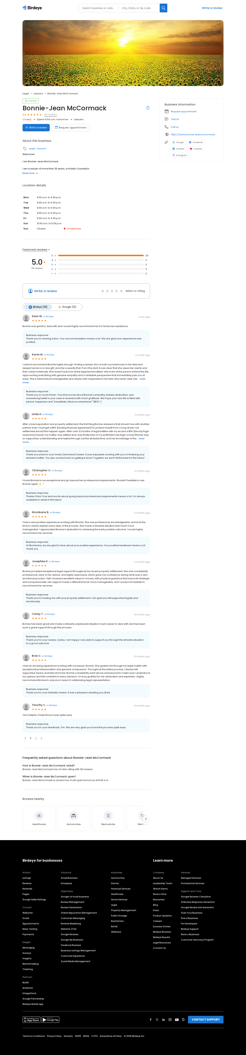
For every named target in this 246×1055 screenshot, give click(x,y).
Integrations (29, 993)
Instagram (181, 155)
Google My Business (72, 939)
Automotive (118, 877)
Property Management (123, 910)
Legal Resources (162, 942)
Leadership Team (162, 883)
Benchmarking (31, 963)
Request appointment (73, 127)
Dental (115, 883)
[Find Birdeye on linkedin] (163, 1019)
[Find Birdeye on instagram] (170, 1019)
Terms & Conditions (34, 1036)
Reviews (27, 883)
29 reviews (50, 114)
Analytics (28, 987)
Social (26, 918)
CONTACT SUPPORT (206, 1019)
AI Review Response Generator (198, 902)
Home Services (119, 899)
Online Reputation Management (79, 912)
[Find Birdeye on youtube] (177, 1019)
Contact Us (159, 948)
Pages (26, 894)
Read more (29, 173)
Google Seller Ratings (34, 899)
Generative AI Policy (111, 1036)
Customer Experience (73, 955)
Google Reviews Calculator (196, 896)
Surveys (27, 953)
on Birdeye (48, 316)
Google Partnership (33, 998)
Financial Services (121, 888)
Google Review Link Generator (197, 907)
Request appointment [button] (183, 111)
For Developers (189, 923)
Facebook (198, 142)
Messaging (29, 947)
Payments (28, 934)
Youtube (198, 148)
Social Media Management (75, 961)
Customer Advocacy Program (197, 939)
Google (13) (69, 307)
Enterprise (66, 883)
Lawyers (38, 93)
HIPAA (86, 1036)
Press (156, 910)
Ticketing (28, 969)
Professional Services (192, 883)
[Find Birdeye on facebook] (150, 1019)
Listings (27, 877)
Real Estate (117, 921)
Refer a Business (190, 934)
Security (68, 1036)
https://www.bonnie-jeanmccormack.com (194, 134)
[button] (41, 738)
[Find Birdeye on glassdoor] (183, 1019)
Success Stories (162, 926)
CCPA (94, 1036)
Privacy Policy (54, 1036)
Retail (114, 926)
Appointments (31, 923)
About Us (158, 877)
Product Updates (162, 915)
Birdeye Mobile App (33, 1004)
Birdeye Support (190, 928)
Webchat (28, 912)
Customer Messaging (73, 918)
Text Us (175, 119)
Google (180, 142)
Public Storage (119, 915)
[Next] (145, 819)
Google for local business (75, 896)
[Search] (163, 8)
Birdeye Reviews (162, 931)
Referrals (27, 888)
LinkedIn (180, 148)
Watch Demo (160, 888)
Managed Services (191, 877)
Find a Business (189, 918)
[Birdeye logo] (33, 8)
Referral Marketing (71, 923)
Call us (175, 127)
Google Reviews (70, 934)
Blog (155, 904)
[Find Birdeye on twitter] (157, 1019)
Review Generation (71, 907)
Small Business (69, 877)
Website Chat (69, 928)
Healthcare (117, 894)
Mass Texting (30, 928)
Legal (26, 93)
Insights (27, 958)
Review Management (72, 902)
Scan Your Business (191, 912)
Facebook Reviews (71, 945)
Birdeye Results (161, 937)
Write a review (212, 8)
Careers (157, 921)
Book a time (159, 894)
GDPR (78, 1036)
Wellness (116, 931)
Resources (159, 899)
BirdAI (26, 982)
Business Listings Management (78, 950)
